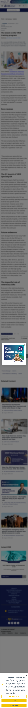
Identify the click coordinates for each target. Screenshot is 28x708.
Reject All (14, 701)
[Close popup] (24, 345)
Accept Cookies (14, 705)
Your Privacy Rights (14, 696)
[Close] (26, 675)
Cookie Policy (13, 693)
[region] (14, 690)
